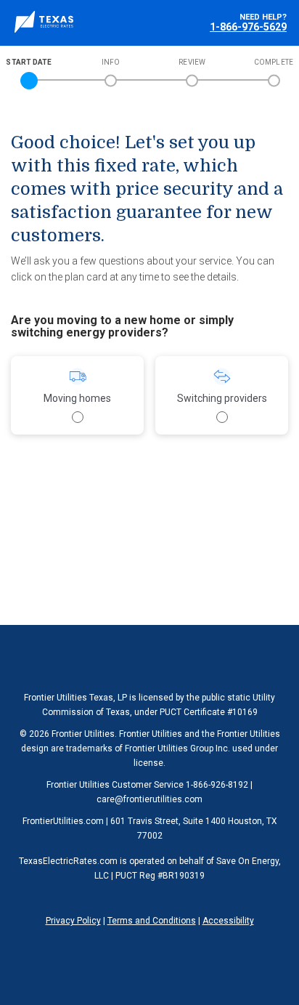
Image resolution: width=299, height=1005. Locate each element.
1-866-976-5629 (248, 27)
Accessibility (228, 921)
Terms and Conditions (151, 921)
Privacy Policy (73, 921)
